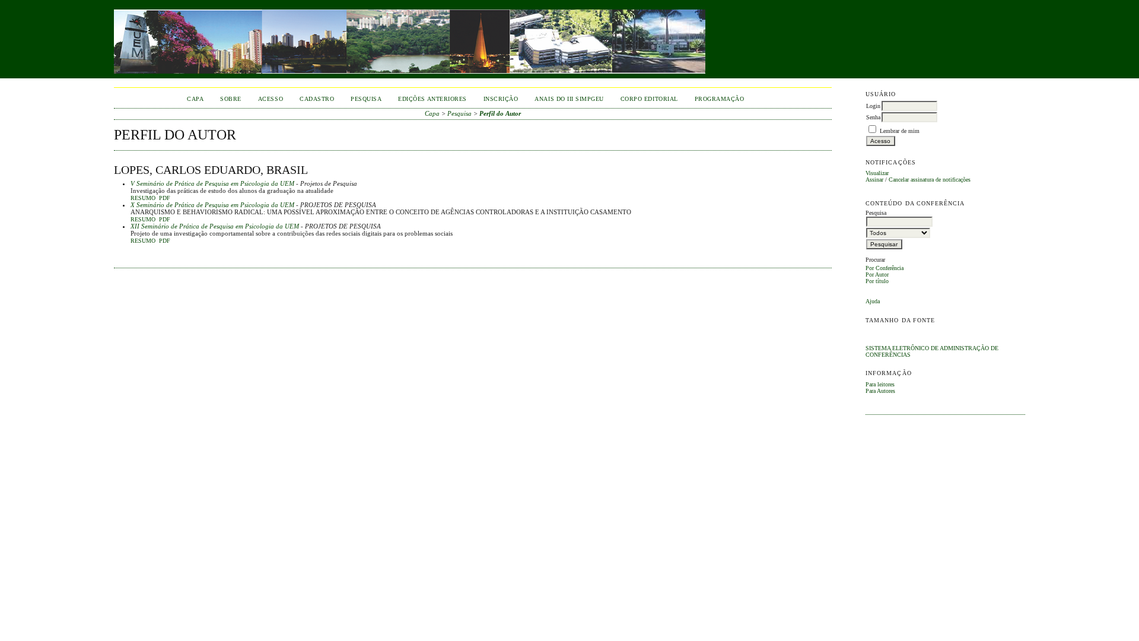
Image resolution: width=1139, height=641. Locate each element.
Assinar (874, 179)
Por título (877, 281)
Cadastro (317, 99)
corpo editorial (649, 99)
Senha (873, 117)
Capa (195, 99)
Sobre (230, 99)
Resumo (143, 198)
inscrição (500, 99)
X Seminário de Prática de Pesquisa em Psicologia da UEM (212, 204)
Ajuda (873, 301)
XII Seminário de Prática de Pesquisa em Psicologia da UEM (215, 226)
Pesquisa (366, 99)
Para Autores (880, 391)
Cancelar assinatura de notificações (930, 179)
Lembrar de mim (900, 131)
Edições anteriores (432, 99)
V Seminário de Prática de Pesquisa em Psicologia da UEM (212, 183)
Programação (720, 99)
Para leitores (880, 384)
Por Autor (877, 274)
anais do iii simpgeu (568, 99)
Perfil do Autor (500, 113)
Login (873, 106)
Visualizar (877, 173)
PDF (164, 198)
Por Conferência (884, 268)
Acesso (270, 99)
